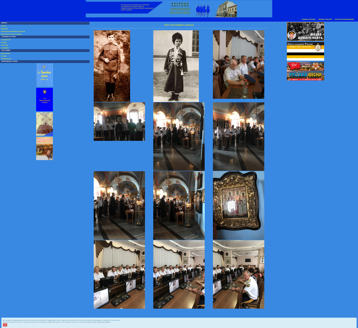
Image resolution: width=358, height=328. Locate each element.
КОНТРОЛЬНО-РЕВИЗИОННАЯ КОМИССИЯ (13, 31)
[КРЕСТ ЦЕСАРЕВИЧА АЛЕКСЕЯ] (119, 66)
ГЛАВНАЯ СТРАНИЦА (308, 19)
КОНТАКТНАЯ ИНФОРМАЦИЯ (344, 19)
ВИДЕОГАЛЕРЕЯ (5, 53)
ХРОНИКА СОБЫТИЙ (325, 19)
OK (5, 325)
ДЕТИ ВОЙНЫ (5, 48)
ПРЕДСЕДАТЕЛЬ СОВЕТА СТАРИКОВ (11, 34)
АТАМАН (3, 26)
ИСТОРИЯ (4, 42)
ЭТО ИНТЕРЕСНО (6, 40)
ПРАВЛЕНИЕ (4, 28)
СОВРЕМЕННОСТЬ (6, 59)
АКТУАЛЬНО (4, 45)
